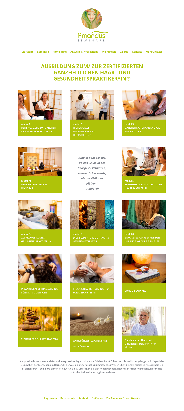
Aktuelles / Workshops (84, 52)
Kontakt (137, 52)
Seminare (43, 52)
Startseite (27, 52)
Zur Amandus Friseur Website (123, 398)
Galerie (123, 52)
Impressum (50, 398)
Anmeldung (60, 52)
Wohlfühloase (153, 52)
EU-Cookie (97, 398)
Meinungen (109, 52)
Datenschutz (67, 398)
